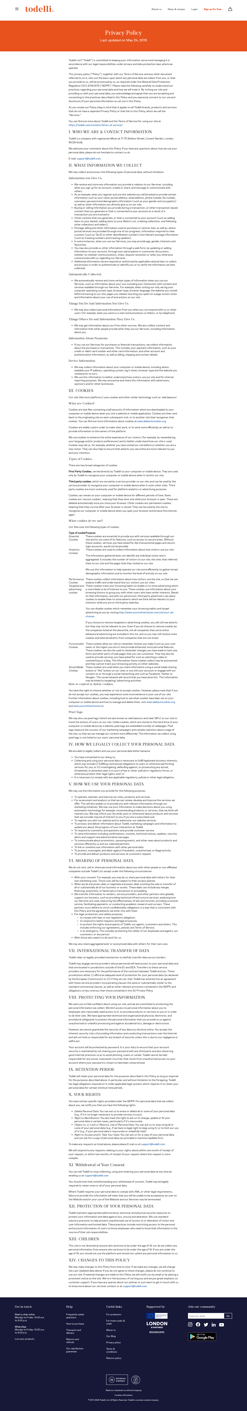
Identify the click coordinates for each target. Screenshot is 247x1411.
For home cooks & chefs (115, 1322)
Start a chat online (25, 1314)
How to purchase (75, 1323)
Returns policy (113, 1358)
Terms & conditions (111, 1350)
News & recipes (176, 9)
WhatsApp (20, 1326)
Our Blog (111, 1336)
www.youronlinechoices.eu (88, 705)
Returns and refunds (72, 1340)
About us (157, 9)
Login (194, 9)
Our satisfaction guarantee (74, 1350)
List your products (24, 1338)
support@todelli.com (89, 158)
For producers (113, 1314)
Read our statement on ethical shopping (123, 1390)
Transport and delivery (73, 1331)
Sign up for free (212, 9)
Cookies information (123, 1395)
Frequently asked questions (75, 1316)
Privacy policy (113, 1342)
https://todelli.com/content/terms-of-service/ (96, 125)
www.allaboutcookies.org (151, 421)
